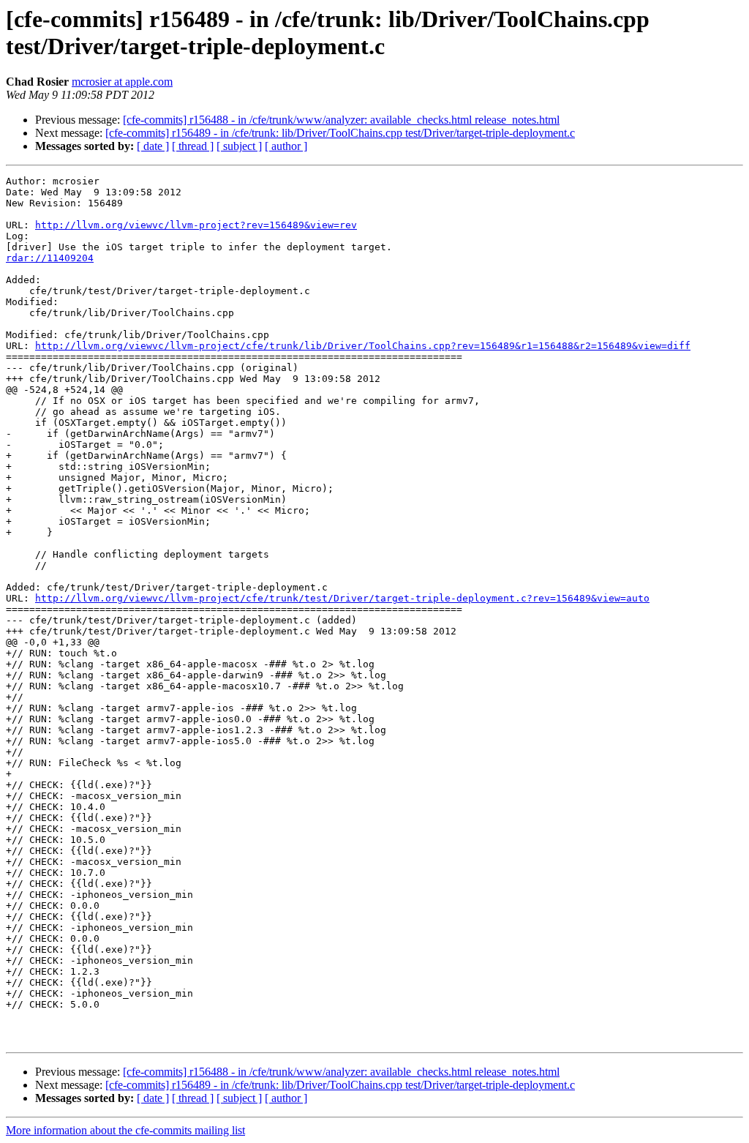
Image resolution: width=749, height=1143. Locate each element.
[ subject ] (239, 146)
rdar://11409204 (50, 257)
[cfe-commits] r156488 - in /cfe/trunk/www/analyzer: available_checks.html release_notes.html (341, 119)
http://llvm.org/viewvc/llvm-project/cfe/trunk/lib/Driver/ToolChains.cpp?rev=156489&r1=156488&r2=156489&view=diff (362, 345)
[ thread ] (193, 146)
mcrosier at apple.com (122, 81)
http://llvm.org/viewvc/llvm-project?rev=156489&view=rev (196, 225)
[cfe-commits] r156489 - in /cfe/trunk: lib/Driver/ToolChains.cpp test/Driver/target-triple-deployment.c (340, 133)
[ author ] (286, 146)
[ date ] (153, 146)
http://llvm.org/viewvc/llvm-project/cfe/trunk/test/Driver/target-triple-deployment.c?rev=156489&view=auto (342, 598)
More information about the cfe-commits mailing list (125, 1130)
